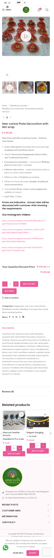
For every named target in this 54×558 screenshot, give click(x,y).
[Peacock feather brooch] (14, 421)
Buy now (9, 291)
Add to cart (29, 284)
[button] (5, 48)
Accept (32, 553)
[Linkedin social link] (5, 3)
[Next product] (10, 117)
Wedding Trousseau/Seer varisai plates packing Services (22, 110)
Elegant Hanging (35, 432)
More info (18, 553)
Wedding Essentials (18, 105)
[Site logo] (26, 9)
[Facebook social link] (9, 317)
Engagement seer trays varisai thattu (29, 306)
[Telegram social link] (23, 317)
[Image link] (12, 477)
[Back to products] (7, 117)
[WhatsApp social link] (9, 3)
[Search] (47, 10)
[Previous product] (3, 117)
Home (4, 105)
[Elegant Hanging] (38, 422)
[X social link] (13, 317)
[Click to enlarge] (7, 75)
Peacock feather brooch (11, 434)
